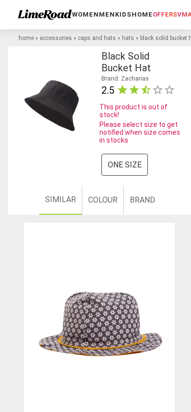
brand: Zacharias (125, 78)
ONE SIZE (125, 164)
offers (165, 14)
